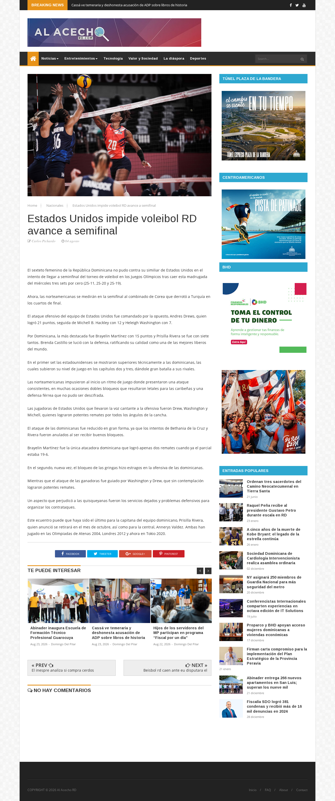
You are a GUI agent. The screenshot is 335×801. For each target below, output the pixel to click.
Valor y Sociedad (143, 58)
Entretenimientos (79, 58)
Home (32, 205)
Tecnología (113, 58)
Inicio (252, 790)
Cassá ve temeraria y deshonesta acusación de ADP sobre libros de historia (129, 5)
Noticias (48, 58)
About (283, 790)
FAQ (268, 790)
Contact (302, 790)
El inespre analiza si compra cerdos (63, 670)
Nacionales (55, 205)
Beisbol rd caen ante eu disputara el (175, 670)
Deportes (198, 58)
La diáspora (174, 58)
